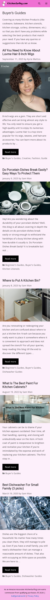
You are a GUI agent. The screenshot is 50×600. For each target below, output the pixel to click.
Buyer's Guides (13, 158)
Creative (26, 158)
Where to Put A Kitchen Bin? (21, 280)
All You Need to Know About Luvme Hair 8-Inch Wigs (21, 52)
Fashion (36, 158)
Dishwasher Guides (12, 371)
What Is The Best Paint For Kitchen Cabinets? (20, 385)
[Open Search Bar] (39, 3)
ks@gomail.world (18, 596)
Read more (10, 152)
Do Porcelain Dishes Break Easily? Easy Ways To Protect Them (25, 172)
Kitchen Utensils (11, 268)
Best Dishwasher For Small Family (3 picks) (20, 487)
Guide (44, 158)
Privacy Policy (33, 596)
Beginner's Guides (14, 265)
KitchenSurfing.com (17, 4)
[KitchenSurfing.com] (4, 3)
